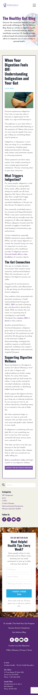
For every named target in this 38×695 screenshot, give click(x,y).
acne (4, 498)
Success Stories (14, 628)
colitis (4, 501)
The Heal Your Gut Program (24, 623)
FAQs (8, 650)
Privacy (23, 650)
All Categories (7, 495)
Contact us (12, 646)
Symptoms (25, 628)
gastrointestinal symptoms (12, 506)
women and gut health (11, 509)
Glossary (15, 650)
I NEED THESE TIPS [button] (19, 593)
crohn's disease (8, 503)
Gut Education (24, 646)
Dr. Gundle (7, 623)
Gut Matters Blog (19, 632)
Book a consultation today (15, 460)
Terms (29, 650)
